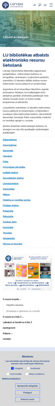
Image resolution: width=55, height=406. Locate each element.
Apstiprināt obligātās (27, 386)
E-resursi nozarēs (11, 299)
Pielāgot (27, 393)
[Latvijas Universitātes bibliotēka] (12, 5)
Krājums (7, 333)
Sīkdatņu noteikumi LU (11, 378)
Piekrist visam (27, 399)
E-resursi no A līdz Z (12, 316)
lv (45, 5)
